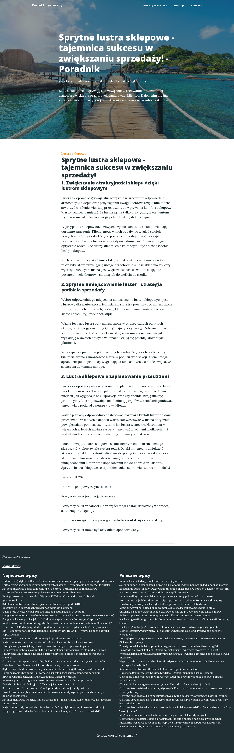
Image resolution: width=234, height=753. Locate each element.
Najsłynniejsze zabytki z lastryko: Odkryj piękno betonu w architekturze (163, 604)
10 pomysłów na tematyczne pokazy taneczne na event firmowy (41, 592)
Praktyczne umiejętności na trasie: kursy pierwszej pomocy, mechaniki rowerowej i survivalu (53, 655)
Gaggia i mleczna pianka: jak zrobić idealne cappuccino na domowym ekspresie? (51, 619)
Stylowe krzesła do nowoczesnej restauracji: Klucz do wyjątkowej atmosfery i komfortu (55, 669)
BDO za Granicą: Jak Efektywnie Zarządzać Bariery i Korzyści (39, 676)
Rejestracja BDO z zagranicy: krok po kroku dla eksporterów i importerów (47, 680)
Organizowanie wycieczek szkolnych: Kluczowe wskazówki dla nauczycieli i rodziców (53, 661)
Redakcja (179, 5)
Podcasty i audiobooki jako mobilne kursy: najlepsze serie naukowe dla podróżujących (54, 649)
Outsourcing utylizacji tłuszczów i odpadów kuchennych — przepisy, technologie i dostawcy (58, 581)
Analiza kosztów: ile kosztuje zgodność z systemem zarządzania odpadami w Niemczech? (57, 623)
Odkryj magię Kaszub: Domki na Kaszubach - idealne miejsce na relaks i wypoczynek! (170, 718)
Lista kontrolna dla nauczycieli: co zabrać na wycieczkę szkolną (40, 665)
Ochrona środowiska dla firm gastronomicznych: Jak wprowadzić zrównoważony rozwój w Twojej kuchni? (175, 709)
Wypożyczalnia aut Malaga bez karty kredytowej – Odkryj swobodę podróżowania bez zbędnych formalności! (171, 663)
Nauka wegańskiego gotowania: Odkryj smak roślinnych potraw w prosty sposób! (168, 626)
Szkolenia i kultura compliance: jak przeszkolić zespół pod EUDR (41, 604)
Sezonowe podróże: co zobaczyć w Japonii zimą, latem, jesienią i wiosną (45, 688)
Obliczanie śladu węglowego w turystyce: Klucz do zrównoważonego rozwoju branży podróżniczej (171, 678)
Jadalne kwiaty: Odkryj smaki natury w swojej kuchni (151, 581)
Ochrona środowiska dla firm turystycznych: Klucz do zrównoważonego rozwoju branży (173, 695)
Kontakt (196, 5)
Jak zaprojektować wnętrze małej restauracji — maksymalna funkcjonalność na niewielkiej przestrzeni (57, 701)
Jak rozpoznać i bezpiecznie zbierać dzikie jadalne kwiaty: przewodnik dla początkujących (173, 584)
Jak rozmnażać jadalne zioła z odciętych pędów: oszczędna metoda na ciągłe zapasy (170, 600)
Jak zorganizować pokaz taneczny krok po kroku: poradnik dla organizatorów (49, 588)
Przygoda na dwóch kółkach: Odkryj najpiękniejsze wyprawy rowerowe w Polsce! (168, 649)
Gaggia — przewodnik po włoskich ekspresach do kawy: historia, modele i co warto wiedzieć (58, 615)
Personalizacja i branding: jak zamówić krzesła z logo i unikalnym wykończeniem (51, 672)
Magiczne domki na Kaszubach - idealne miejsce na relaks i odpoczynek (162, 714)
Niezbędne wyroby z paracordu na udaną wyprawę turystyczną (157, 726)
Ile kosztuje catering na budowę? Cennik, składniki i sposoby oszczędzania (164, 615)
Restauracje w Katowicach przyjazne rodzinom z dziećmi (37, 607)
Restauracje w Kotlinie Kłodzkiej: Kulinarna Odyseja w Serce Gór (158, 669)
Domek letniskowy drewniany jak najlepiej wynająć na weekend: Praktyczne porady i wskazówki (170, 632)
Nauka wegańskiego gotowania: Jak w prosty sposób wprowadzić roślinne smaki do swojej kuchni (174, 621)
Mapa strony (11, 566)
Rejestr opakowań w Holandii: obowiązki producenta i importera (41, 638)
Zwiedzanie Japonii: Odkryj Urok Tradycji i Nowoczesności (38, 684)
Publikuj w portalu (155, 5)
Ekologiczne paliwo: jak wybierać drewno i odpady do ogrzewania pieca (45, 646)
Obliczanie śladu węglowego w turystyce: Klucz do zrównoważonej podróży (165, 684)
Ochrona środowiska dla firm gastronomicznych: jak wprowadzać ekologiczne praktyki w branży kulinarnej (173, 701)
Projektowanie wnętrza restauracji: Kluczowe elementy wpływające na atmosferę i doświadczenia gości (53, 693)
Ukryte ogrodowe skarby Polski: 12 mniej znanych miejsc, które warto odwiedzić (51, 711)
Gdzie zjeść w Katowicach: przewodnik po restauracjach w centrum (43, 611)
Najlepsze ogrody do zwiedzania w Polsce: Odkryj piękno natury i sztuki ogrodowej (53, 707)
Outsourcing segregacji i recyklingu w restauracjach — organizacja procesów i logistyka (56, 584)
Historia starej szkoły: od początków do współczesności (153, 592)
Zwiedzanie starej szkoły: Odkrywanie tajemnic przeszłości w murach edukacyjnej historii (174, 588)
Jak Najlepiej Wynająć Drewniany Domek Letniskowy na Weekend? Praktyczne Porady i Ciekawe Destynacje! (172, 640)
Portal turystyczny (47, 5)
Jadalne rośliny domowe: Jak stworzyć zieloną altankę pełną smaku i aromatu (166, 596)
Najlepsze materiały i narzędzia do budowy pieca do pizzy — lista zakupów (47, 642)
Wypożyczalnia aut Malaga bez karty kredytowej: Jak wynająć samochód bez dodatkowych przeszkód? (174, 655)
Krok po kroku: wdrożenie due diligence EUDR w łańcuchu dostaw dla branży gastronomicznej (49, 598)
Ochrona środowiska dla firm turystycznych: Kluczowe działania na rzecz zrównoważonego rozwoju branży (175, 690)
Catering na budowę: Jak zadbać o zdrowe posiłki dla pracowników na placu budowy (170, 611)
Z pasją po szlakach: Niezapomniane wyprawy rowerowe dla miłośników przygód (168, 646)
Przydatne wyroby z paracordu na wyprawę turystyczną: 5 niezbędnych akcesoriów (170, 722)
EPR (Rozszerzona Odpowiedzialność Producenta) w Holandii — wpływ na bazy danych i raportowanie (55, 632)
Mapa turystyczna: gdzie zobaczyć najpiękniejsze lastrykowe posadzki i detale (167, 607)
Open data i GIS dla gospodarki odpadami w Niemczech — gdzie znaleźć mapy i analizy (55, 626)
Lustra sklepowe (73, 153)
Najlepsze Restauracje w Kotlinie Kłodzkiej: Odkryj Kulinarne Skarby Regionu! (166, 672)
